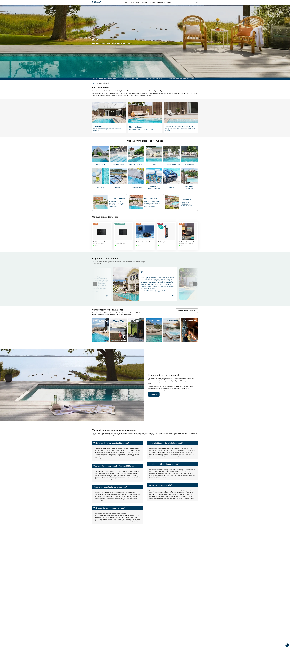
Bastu (137, 2)
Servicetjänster (161, 2)
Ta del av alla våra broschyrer (186, 310)
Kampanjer (144, 2)
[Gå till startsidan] (96, 2)
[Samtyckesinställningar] (287, 645)
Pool (126, 2)
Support (169, 2)
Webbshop (152, 2)
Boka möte (154, 394)
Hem (93, 83)
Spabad (132, 2)
